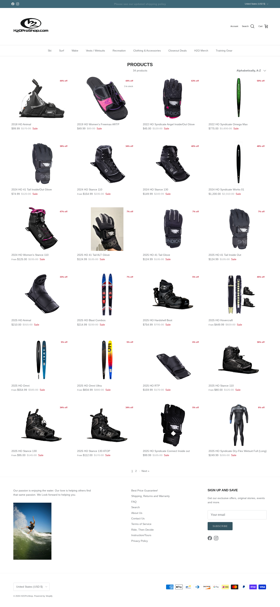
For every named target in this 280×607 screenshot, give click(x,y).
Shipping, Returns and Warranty (150, 496)
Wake (75, 50)
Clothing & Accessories (147, 50)
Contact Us (138, 518)
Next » (145, 470)
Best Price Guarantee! (144, 490)
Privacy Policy (139, 540)
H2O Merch (201, 50)
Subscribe (220, 526)
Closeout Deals (177, 50)
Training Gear (224, 50)
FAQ (134, 501)
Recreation (119, 50)
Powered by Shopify (43, 596)
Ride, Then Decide (142, 529)
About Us (136, 512)
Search (135, 507)
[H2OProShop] (30, 26)
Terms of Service (141, 523)
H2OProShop (27, 596)
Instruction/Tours (141, 535)
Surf (61, 50)
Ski (49, 50)
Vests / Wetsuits (95, 50)
